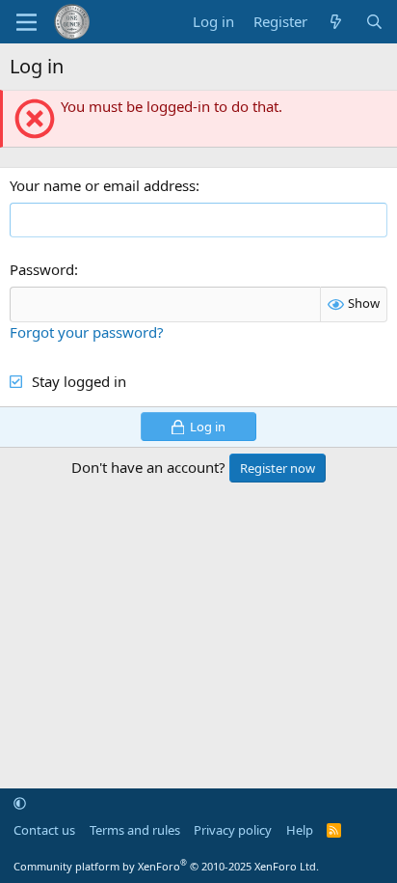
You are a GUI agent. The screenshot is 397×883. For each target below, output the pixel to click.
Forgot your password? (87, 332)
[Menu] (26, 22)
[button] (20, 803)
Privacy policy (233, 830)
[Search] (374, 22)
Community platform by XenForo (166, 866)
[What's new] (336, 22)
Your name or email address (103, 185)
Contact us (44, 830)
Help (299, 830)
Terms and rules (135, 830)
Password (42, 269)
